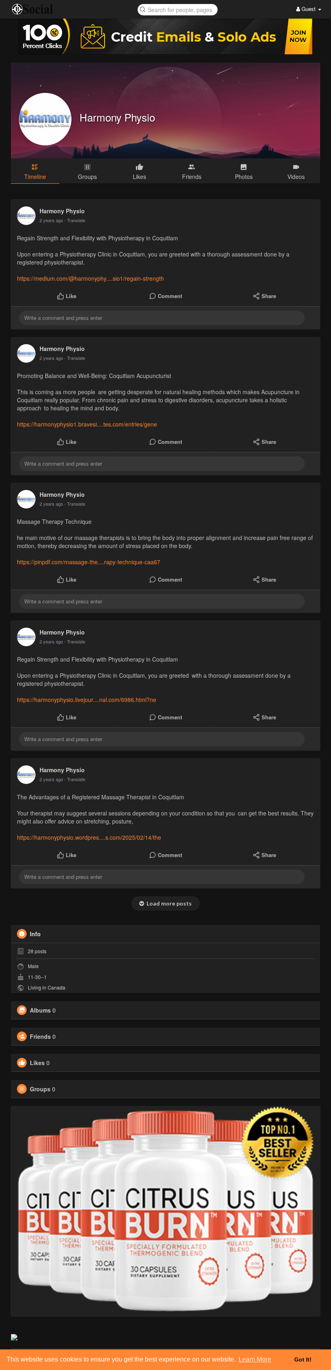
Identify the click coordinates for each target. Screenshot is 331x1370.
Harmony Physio (117, 116)
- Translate (74, 220)
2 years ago (51, 220)
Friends (40, 1036)
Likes (37, 1062)
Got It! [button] (303, 1359)
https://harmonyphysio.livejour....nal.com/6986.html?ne (86, 700)
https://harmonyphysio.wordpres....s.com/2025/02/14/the (89, 837)
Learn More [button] (255, 1359)
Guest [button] (308, 9)
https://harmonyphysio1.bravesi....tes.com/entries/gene (87, 424)
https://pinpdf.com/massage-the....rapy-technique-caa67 (88, 562)
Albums (40, 1010)
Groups (40, 1089)
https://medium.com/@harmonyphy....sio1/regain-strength (90, 278)
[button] (177, 9)
